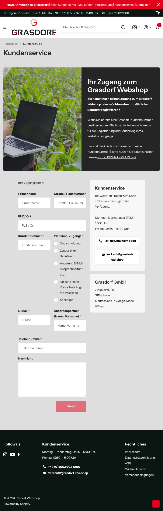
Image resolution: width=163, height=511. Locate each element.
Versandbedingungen (139, 475)
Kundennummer (31, 236)
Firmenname (27, 194)
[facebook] (19, 454)
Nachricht (25, 358)
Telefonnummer (31, 339)
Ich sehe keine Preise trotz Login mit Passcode (71, 287)
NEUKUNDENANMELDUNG (116, 157)
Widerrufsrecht (135, 469)
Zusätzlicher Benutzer (68, 253)
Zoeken (123, 27)
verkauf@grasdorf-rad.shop (119, 257)
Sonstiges (66, 300)
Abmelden (143, 5)
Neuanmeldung (70, 243)
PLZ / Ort (24, 216)
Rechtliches (135, 444)
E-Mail (24, 311)
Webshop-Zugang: (68, 236)
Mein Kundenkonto (63, 5)
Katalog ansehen (5, 27)
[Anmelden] (147, 27)
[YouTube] (12, 454)
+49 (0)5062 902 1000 (119, 241)
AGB (128, 463)
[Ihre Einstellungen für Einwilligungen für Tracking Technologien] (156, 504)
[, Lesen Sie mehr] (136, 27)
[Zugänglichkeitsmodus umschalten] (158, 13)
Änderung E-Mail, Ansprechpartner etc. (71, 268)
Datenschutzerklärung (140, 458)
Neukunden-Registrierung (95, 5)
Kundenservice (124, 5)
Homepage (10, 43)
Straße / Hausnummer (70, 194)
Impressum (133, 452)
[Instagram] (5, 454)
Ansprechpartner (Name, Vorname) (68, 313)
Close (158, 4)
